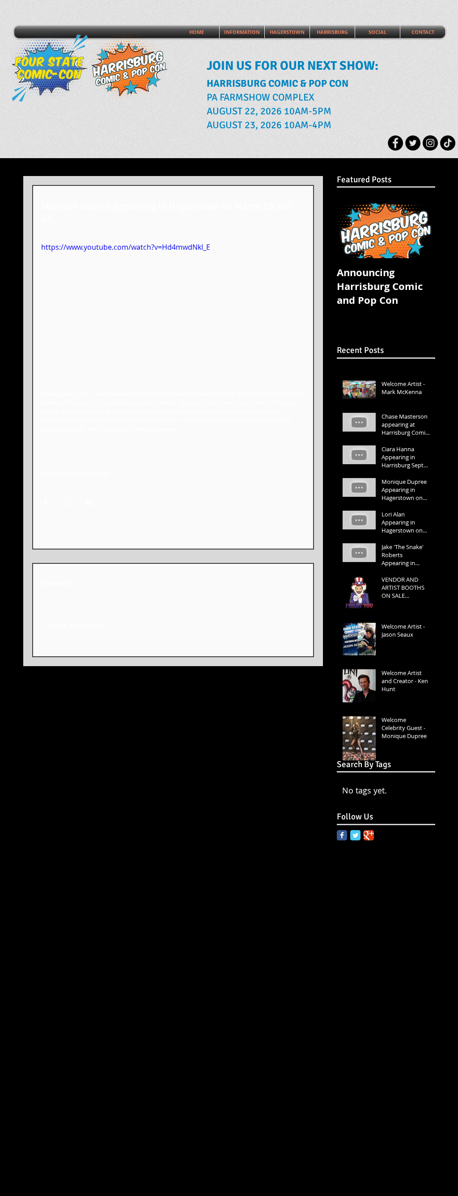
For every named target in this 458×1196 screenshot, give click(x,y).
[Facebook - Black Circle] (395, 143)
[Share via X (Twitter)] (67, 502)
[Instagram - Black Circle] (430, 143)
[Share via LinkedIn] (89, 502)
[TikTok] (447, 143)
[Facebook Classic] (342, 835)
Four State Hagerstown (75, 473)
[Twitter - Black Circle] (412, 143)
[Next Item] (421, 231)
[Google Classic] (369, 835)
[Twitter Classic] (355, 835)
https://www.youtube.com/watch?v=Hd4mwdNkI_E (125, 247)
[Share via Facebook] (45, 502)
